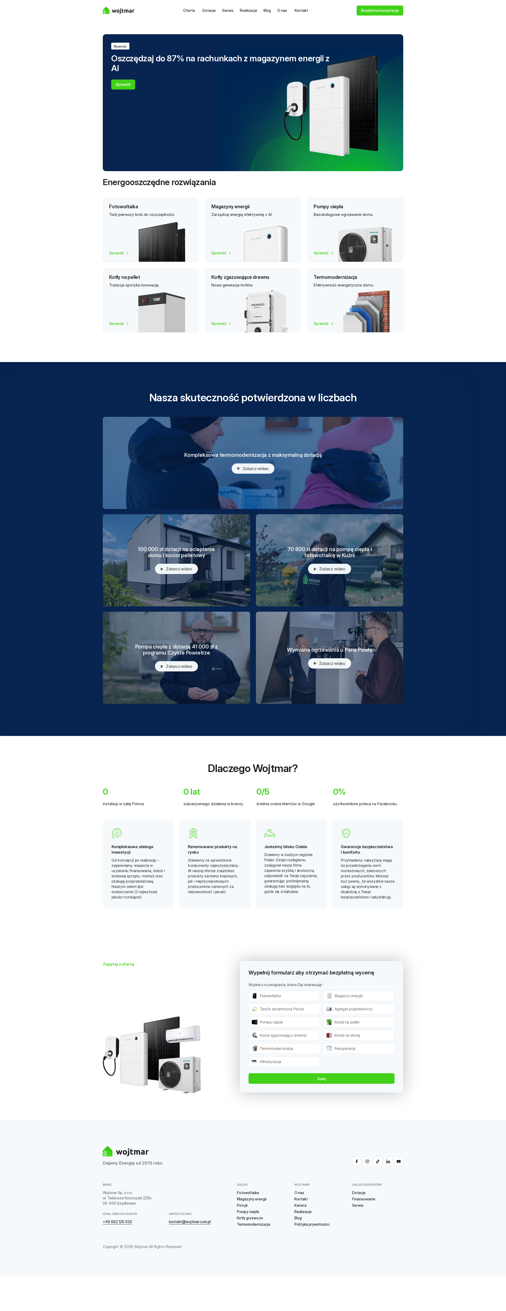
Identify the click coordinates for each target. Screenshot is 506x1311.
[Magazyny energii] (253, 230)
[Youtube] (398, 1161)
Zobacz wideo (256, 468)
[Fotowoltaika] (151, 230)
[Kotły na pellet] (151, 300)
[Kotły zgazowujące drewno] (253, 300)
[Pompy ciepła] (355, 230)
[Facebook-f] (356, 1161)
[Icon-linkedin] (388, 1161)
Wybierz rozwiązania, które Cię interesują (286, 984)
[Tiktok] (377, 1161)
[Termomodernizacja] (355, 300)
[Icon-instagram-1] (367, 1161)
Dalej (321, 1078)
